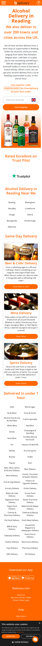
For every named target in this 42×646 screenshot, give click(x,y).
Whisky (12, 450)
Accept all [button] (11, 636)
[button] (21, 642)
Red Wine (30, 425)
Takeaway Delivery (12, 535)
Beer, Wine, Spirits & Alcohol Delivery (12, 469)
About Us (21, 595)
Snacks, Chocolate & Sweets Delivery (30, 475)
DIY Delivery (30, 554)
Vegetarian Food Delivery (12, 501)
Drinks (12, 432)
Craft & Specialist (30, 419)
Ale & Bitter (12, 413)
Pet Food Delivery (12, 520)
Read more (20, 632)
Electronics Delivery (30, 542)
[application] (35, 639)
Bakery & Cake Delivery (12, 494)
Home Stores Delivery (30, 535)
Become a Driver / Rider (21, 597)
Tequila (12, 463)
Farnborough (30, 221)
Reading (12, 202)
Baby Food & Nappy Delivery (30, 507)
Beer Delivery (30, 469)
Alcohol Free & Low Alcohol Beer (12, 419)
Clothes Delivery (12, 542)
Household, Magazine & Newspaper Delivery (30, 528)
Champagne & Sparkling (30, 431)
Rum (30, 463)
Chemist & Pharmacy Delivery (12, 513)
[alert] (21, 633)
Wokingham (30, 202)
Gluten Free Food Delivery (30, 501)
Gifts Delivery (12, 554)
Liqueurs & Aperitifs (30, 444)
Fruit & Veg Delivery (12, 482)
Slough (12, 214)
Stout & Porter (30, 413)
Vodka (30, 457)
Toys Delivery (12, 548)
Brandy (12, 457)
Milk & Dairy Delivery (12, 527)
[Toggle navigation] (3, 2)
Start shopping (21, 107)
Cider (12, 407)
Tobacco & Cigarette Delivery (30, 482)
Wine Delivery (12, 475)
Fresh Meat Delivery (30, 520)
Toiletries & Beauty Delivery (30, 513)
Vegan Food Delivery (12, 507)
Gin (12, 444)
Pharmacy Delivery (30, 548)
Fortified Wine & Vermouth (30, 438)
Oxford (30, 214)
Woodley (12, 208)
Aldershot (12, 227)
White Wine (12, 425)
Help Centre (21, 616)
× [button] (39, 623)
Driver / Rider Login (21, 600)
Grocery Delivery (12, 488)
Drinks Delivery (30, 488)
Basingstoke (12, 221)
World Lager (30, 407)
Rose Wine (12, 438)
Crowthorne (30, 208)
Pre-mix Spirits (30, 450)
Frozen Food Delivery (30, 494)
